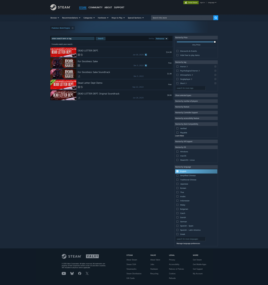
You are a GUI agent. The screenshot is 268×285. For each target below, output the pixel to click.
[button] (55, 18)
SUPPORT (119, 7)
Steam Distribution (133, 274)
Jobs (152, 264)
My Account (198, 274)
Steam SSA (131, 264)
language (211, 2)
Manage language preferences (188, 243)
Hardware (154, 269)
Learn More (179, 136)
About (108, 7)
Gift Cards (130, 278)
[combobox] (182, 17)
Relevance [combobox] (160, 39)
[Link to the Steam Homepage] (60, 9)
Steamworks (131, 269)
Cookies (172, 274)
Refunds (172, 278)
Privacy (172, 260)
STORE (83, 7)
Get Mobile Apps (199, 264)
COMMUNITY (95, 7)
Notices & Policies (176, 269)
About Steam (131, 260)
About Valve (155, 260)
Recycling (154, 274)
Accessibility (174, 264)
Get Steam (197, 260)
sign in (202, 2)
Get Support (198, 269)
